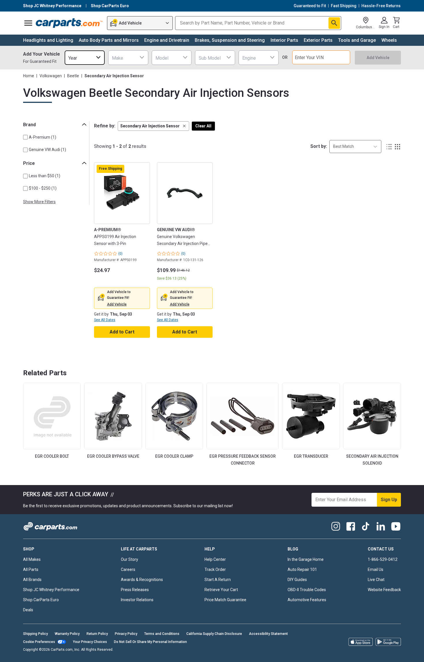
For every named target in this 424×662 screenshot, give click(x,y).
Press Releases (135, 589)
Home (28, 75)
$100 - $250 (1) (43, 188)
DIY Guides (297, 579)
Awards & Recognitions (142, 579)
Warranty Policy (67, 634)
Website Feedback (384, 589)
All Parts (30, 569)
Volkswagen (51, 75)
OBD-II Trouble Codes (307, 589)
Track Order (215, 569)
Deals (28, 610)
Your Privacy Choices (90, 642)
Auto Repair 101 (302, 569)
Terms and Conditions (161, 634)
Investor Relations (137, 599)
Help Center (215, 559)
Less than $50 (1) (44, 175)
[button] (153, 126)
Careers (128, 569)
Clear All (203, 126)
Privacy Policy (126, 634)
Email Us (375, 569)
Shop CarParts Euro (41, 599)
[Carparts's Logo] (69, 23)
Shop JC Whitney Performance (51, 589)
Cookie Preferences (39, 642)
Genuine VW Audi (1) (47, 149)
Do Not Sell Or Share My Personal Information (150, 642)
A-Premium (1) (42, 137)
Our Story (129, 559)
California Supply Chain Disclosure (214, 634)
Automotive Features (307, 599)
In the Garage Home (306, 559)
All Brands (32, 579)
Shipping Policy (35, 634)
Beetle (73, 75)
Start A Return (218, 579)
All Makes (32, 559)
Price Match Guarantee (225, 599)
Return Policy (97, 634)
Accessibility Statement (268, 634)
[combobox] (85, 57)
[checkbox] (25, 137)
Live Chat (376, 579)
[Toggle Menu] (28, 23)
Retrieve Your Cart (221, 589)
